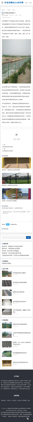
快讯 (29, 400)
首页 (3, 10)
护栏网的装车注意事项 (7, 151)
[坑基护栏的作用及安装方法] (7, 363)
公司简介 (8, 400)
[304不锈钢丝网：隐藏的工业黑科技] (7, 312)
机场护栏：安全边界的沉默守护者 (11, 253)
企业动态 (19, 400)
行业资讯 (14, 400)
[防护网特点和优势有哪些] (7, 283)
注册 (30, 2)
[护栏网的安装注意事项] (7, 274)
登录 (8, 224)
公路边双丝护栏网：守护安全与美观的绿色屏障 (15, 255)
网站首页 (3, 400)
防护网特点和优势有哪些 (20, 282)
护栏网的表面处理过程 (8, 146)
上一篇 (3, 144)
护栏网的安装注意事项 (19, 273)
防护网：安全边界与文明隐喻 (9, 200)
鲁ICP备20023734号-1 (11, 410)
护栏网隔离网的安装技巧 (20, 353)
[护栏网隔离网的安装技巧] (7, 354)
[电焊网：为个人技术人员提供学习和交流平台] (7, 344)
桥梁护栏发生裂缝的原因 (20, 324)
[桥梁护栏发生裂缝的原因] (7, 325)
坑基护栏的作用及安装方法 (20, 362)
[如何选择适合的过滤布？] (7, 302)
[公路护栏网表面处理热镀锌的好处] (7, 335)
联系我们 (24, 400)
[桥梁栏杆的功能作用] (7, 293)
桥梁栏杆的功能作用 (18, 292)
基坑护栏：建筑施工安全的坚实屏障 (11, 170)
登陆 (26, 2)
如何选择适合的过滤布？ (20, 301)
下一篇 (3, 148)
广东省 (8, 10)
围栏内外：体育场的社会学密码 (10, 185)
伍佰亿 (25, 410)
